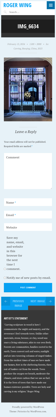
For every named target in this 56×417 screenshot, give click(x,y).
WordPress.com (38, 411)
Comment (13, 157)
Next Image (38, 301)
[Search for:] (21, 12)
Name (11, 202)
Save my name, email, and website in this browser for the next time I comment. (15, 253)
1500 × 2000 (35, 44)
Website (11, 227)
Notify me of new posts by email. (29, 278)
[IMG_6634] (28, 120)
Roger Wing (17, 5)
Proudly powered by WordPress (28, 406)
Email (11, 215)
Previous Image (18, 303)
